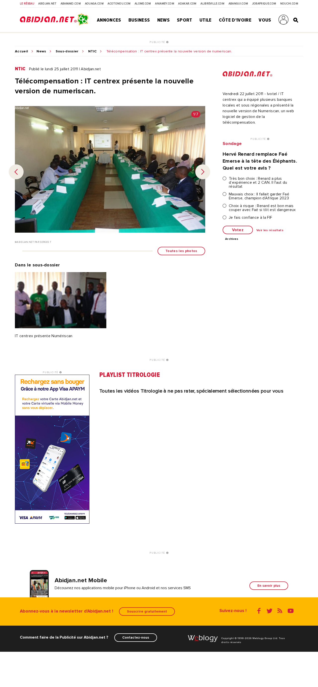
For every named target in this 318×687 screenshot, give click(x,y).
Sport (184, 20)
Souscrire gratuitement (147, 611)
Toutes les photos (181, 251)
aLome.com (143, 3)
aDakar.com (187, 3)
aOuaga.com (94, 3)
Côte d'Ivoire (235, 20)
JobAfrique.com (264, 3)
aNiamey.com (164, 3)
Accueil (21, 51)
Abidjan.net (47, 3)
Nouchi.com (289, 3)
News (163, 20)
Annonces (109, 20)
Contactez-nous (135, 637)
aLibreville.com (212, 3)
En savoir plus (268, 585)
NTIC (92, 51)
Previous (16, 171)
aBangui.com (238, 3)
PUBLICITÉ (158, 42)
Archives (231, 239)
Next (202, 171)
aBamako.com (71, 3)
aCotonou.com (119, 3)
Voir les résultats (269, 230)
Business (139, 20)
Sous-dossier (67, 51)
